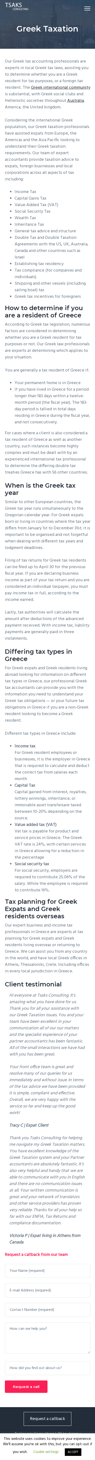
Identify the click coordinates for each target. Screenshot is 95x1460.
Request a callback (47, 1418)
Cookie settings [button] (46, 1452)
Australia (75, 100)
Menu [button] (81, 8)
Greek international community (60, 87)
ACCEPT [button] (73, 1452)
